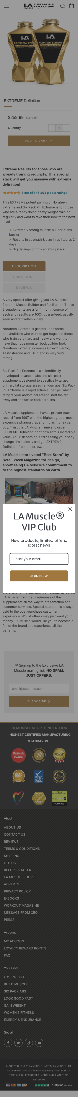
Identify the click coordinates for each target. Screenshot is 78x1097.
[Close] (70, 509)
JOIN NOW (39, 575)
